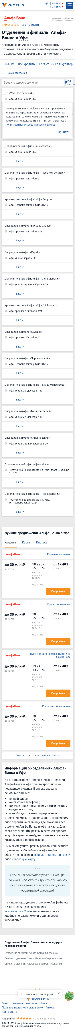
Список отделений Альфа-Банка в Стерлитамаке (33, 958)
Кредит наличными (58, 604)
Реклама (17, 1003)
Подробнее (58, 591)
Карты (26, 542)
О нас (5, 1003)
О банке (9, 64)
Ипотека (41, 542)
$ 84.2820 (55, 3)
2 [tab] (39, 989)
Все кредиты (26, 64)
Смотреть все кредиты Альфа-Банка (37, 755)
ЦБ (46, 3)
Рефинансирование (58, 554)
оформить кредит (45, 855)
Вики (44, 1003)
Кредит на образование (56, 706)
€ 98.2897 (55, 6)
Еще (18, 161)
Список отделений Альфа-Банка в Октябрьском (33, 963)
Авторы (51, 1007)
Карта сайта (9, 1011)
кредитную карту (23, 859)
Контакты (31, 1003)
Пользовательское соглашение (22, 1007)
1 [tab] (36, 989)
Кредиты (11, 542)
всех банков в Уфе (17, 911)
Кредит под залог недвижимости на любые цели (49, 655)
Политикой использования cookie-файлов (30, 124)
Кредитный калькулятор (56, 64)
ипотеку (64, 855)
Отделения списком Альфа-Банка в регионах (31, 953)
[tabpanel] (36, 953)
